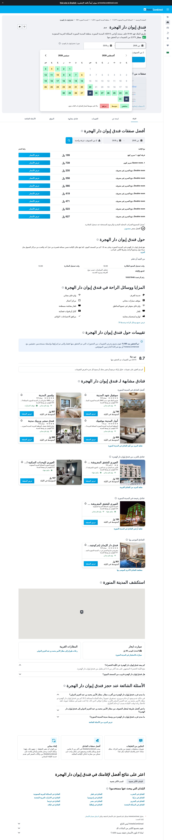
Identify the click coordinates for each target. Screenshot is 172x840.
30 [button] (126, 99)
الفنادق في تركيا (138, 797)
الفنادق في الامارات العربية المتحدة (47, 797)
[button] (3, 3)
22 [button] (90, 86)
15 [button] (90, 80)
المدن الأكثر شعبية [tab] (116, 781)
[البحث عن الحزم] (167, 32)
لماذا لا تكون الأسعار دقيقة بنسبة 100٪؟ (127, 833)
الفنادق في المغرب (137, 794)
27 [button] (102, 93)
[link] (125, 445)
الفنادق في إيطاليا (95, 804)
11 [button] (114, 80)
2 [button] (126, 74)
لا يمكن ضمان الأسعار (92, 816)
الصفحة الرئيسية (141, 20)
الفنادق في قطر (96, 794)
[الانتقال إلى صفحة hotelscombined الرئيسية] (153, 9)
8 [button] (90, 74)
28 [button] (96, 93)
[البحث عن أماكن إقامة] (167, 22)
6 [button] (102, 74)
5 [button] (108, 74)
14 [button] (96, 80)
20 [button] (102, 86)
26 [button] (108, 93)
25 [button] (114, 93)
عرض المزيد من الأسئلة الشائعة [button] (100, 722)
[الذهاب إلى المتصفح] (167, 38)
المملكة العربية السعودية (125, 20)
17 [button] (120, 86)
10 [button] (120, 80)
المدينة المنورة (83, 20)
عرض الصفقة (91, 413)
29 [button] (90, 93)
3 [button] (120, 74)
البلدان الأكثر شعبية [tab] (136, 781)
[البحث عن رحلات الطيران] (167, 17)
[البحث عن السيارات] (167, 27)
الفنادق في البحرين (137, 801)
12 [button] (108, 80)
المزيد (143, 252)
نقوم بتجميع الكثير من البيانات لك (129, 828)
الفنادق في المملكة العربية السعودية (46, 794)
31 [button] (120, 99)
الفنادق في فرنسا (53, 801)
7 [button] (96, 74)
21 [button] (96, 86)
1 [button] (90, 68)
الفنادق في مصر (96, 801)
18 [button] (114, 86)
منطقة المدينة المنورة (102, 20)
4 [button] (114, 74)
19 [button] (108, 86)
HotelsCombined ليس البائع (131, 824)
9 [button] (126, 80)
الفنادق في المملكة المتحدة (134, 804)
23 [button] (126, 93)
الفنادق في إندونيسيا (95, 797)
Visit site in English (68, 3)
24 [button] (120, 93)
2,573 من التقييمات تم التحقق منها (121, 37)
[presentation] (60, 43)
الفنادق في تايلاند (54, 804)
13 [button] (102, 80)
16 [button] (126, 86)
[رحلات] (167, 45)
